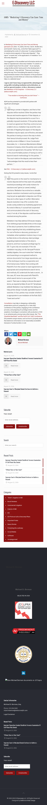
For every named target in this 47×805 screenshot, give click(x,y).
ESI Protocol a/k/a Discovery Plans (19, 517)
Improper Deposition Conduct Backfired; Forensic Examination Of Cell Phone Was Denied (23, 359)
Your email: (8, 414)
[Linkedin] (15, 334)
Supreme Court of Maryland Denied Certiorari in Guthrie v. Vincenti (21, 390)
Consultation (8, 303)
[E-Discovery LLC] (23, 3)
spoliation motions (25, 235)
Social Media (12, 532)
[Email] (29, 334)
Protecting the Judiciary (15, 528)
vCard (6, 710)
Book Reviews (12, 501)
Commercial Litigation (15, 505)
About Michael (23, 342)
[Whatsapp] (24, 334)
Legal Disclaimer (9, 714)
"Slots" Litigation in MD (15, 498)
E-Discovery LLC (21, 798)
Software (11, 535)
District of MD (12, 509)
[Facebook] (6, 334)
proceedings (17, 185)
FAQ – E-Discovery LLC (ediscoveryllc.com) (21, 169)
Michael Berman (21, 34)
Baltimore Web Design (28, 800)
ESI (9, 513)
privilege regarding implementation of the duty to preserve (23, 241)
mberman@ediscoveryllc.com (17, 710)
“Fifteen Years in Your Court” (12, 375)
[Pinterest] (20, 334)
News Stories (12, 524)
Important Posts (13, 520)
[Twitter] (11, 334)
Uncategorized (12, 539)
